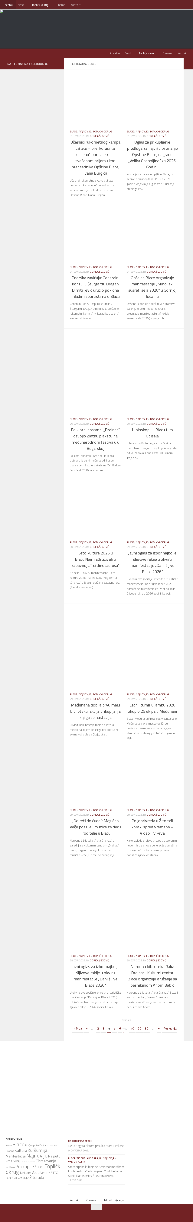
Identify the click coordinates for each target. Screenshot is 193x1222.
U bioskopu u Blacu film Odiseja (152, 433)
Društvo (43, 1145)
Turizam (25, 1172)
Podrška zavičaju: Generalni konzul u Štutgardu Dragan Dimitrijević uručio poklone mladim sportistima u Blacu (95, 287)
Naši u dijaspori (28, 1161)
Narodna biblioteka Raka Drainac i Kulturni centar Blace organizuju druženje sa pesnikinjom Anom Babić (152, 975)
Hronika (10, 1151)
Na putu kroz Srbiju (80, 1141)
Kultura (21, 1150)
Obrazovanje (46, 1161)
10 (132, 1028)
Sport (39, 1166)
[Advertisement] (126, 345)
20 (139, 1028)
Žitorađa (36, 1177)
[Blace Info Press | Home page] (53, 24)
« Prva (78, 1028)
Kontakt (75, 4)
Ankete (8, 1145)
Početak (8, 4)
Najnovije (85, 131)
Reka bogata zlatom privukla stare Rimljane (96, 1145)
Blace (73, 131)
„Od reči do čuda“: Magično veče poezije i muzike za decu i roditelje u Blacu (95, 826)
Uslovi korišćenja (113, 1200)
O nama (60, 4)
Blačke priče (32, 1145)
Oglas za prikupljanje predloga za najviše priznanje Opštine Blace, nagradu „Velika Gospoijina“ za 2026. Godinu (152, 154)
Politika (10, 1167)
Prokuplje (24, 1166)
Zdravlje (24, 1178)
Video (16, 1178)
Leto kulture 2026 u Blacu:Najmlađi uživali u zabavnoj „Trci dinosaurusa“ (95, 559)
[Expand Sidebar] (188, 63)
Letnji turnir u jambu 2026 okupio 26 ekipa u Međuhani (152, 708)
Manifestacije (16, 1156)
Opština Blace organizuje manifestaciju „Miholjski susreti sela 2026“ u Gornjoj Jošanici (152, 287)
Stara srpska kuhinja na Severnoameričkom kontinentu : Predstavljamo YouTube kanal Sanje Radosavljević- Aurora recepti (96, 1171)
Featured (53, 1145)
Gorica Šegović (99, 136)
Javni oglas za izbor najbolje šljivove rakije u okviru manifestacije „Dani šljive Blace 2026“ (152, 562)
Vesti (21, 4)
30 (146, 1028)
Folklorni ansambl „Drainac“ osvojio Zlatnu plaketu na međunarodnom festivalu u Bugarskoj (95, 439)
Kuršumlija (37, 1150)
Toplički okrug (40, 4)
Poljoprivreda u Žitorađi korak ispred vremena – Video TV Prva (152, 826)
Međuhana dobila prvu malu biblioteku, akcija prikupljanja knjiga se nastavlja (95, 711)
